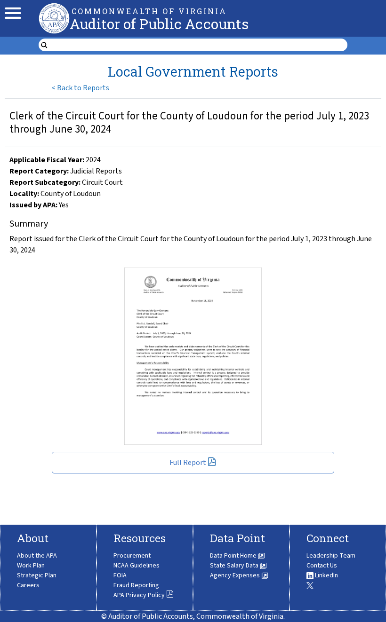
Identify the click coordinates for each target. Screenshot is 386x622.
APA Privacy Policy (139, 595)
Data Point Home (234, 555)
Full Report (187, 462)
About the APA (37, 555)
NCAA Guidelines (136, 565)
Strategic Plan (36, 575)
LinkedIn (326, 575)
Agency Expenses (235, 575)
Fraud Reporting (136, 585)
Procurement (132, 555)
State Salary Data (235, 565)
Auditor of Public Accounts (159, 24)
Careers (28, 585)
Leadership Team (330, 555)
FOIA (120, 575)
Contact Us (321, 565)
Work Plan (31, 565)
